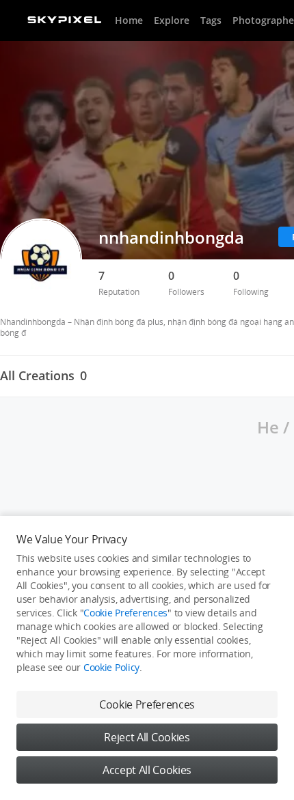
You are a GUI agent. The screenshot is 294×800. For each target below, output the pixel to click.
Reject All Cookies (146, 737)
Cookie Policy (111, 667)
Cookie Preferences (125, 612)
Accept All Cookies (147, 769)
